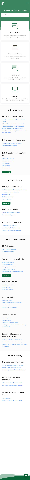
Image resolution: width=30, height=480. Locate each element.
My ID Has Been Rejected (9, 249)
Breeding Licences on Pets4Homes (12, 339)
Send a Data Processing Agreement (12, 143)
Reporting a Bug (6, 318)
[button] (27, 3)
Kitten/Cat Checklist (7, 161)
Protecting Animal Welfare (13, 116)
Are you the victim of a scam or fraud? (13, 365)
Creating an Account (8, 262)
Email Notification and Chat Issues (11, 302)
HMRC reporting (6, 199)
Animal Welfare (14, 110)
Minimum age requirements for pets (12, 128)
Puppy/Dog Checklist (8, 158)
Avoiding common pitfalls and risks (12, 400)
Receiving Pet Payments (9, 215)
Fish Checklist (6, 165)
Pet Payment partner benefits (10, 192)
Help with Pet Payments (12, 222)
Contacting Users (7, 300)
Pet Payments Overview (12, 187)
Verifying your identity (8, 251)
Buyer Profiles (6, 305)
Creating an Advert (7, 264)
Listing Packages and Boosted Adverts (12, 271)
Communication (9, 297)
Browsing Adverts (9, 282)
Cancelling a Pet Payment (9, 225)
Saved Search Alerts (7, 289)
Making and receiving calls (9, 307)
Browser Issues (6, 320)
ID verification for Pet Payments (11, 228)
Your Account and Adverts (13, 259)
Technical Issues (9, 315)
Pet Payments (15, 180)
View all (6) (6, 203)
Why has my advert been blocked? (12, 382)
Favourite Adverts (7, 287)
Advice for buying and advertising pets (13, 126)
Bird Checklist (6, 163)
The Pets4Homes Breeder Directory (12, 342)
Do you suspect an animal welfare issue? (13, 370)
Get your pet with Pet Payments (11, 212)
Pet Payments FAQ (10, 209)
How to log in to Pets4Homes (10, 322)
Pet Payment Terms (7, 196)
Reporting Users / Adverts (13, 362)
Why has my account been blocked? (12, 385)
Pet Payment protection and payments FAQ (14, 189)
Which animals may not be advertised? (13, 124)
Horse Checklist (6, 168)
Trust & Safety (15, 355)
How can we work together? (10, 145)
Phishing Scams (6, 398)
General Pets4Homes (15, 239)
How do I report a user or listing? (11, 367)
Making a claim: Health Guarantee (11, 230)
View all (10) (6, 172)
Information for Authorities (13, 140)
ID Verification (8, 246)
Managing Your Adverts (8, 269)
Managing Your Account (8, 267)
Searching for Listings (8, 285)
